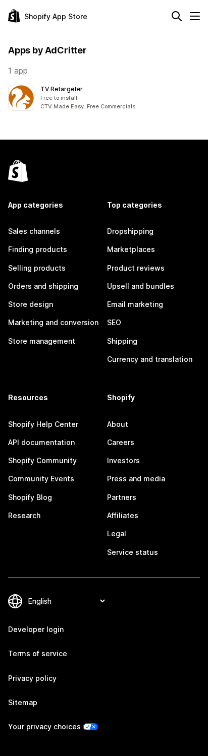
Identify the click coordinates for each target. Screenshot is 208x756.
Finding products (37, 249)
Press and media (136, 478)
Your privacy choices (44, 726)
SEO (114, 322)
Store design (30, 304)
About (117, 424)
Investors (123, 460)
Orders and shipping (43, 286)
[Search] (177, 16)
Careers (120, 442)
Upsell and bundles (140, 286)
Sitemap (22, 702)
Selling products (37, 268)
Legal (116, 533)
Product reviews (136, 268)
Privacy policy (32, 678)
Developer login (36, 629)
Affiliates (122, 515)
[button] (104, 98)
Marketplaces (131, 249)
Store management (41, 341)
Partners (121, 497)
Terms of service (37, 653)
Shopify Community (42, 460)
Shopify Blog (30, 497)
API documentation (41, 442)
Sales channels (34, 231)
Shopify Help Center (43, 424)
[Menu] (195, 16)
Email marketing (135, 304)
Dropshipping (130, 231)
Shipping (122, 341)
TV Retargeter (61, 89)
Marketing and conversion (53, 322)
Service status (132, 552)
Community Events (41, 478)
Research (24, 515)
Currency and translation (149, 359)
